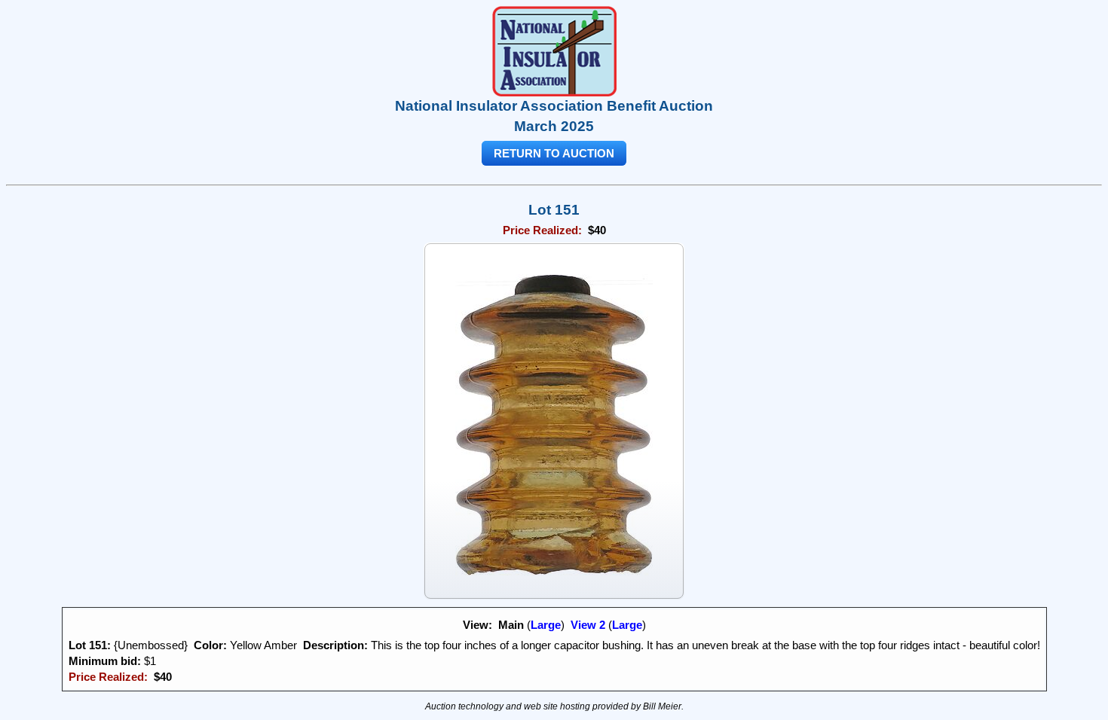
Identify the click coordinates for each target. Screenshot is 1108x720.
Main (511, 624)
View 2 (588, 624)
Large (546, 624)
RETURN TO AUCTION (554, 153)
